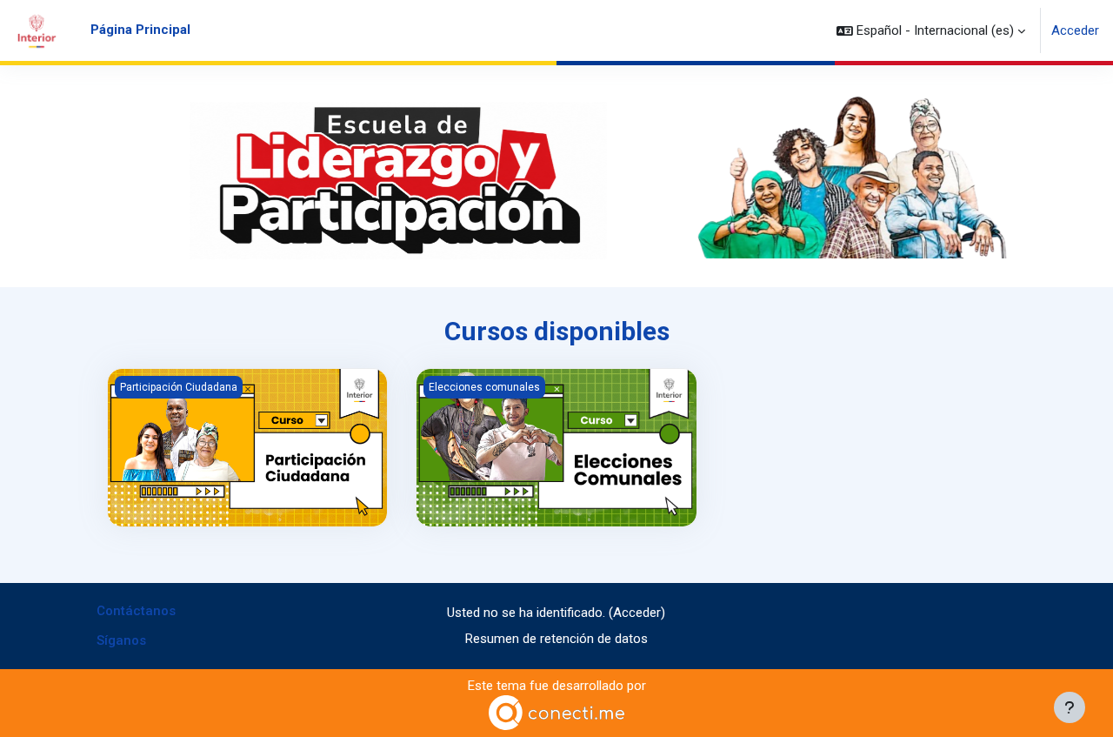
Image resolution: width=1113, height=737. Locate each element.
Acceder (1075, 30)
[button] (930, 30)
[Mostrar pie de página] (1069, 707)
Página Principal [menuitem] (140, 29)
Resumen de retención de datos (556, 639)
